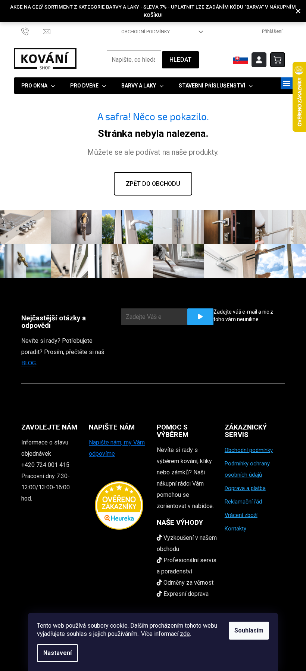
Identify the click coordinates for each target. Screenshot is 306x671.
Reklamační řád (243, 501)
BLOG (28, 363)
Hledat (180, 59)
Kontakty (235, 528)
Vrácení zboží (241, 515)
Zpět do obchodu (153, 183)
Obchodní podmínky (145, 31)
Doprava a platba (245, 488)
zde (185, 633)
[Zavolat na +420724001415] (32, 31)
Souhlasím (248, 630)
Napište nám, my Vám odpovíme (117, 448)
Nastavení (57, 652)
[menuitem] (38, 85)
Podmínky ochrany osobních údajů (247, 469)
